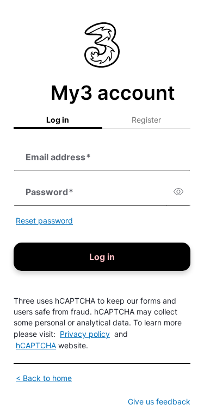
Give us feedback (159, 401)
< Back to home (44, 378)
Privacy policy (85, 334)
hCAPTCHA (36, 345)
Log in (57, 119)
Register (146, 119)
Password (49, 192)
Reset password (44, 220)
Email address (58, 157)
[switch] (178, 192)
